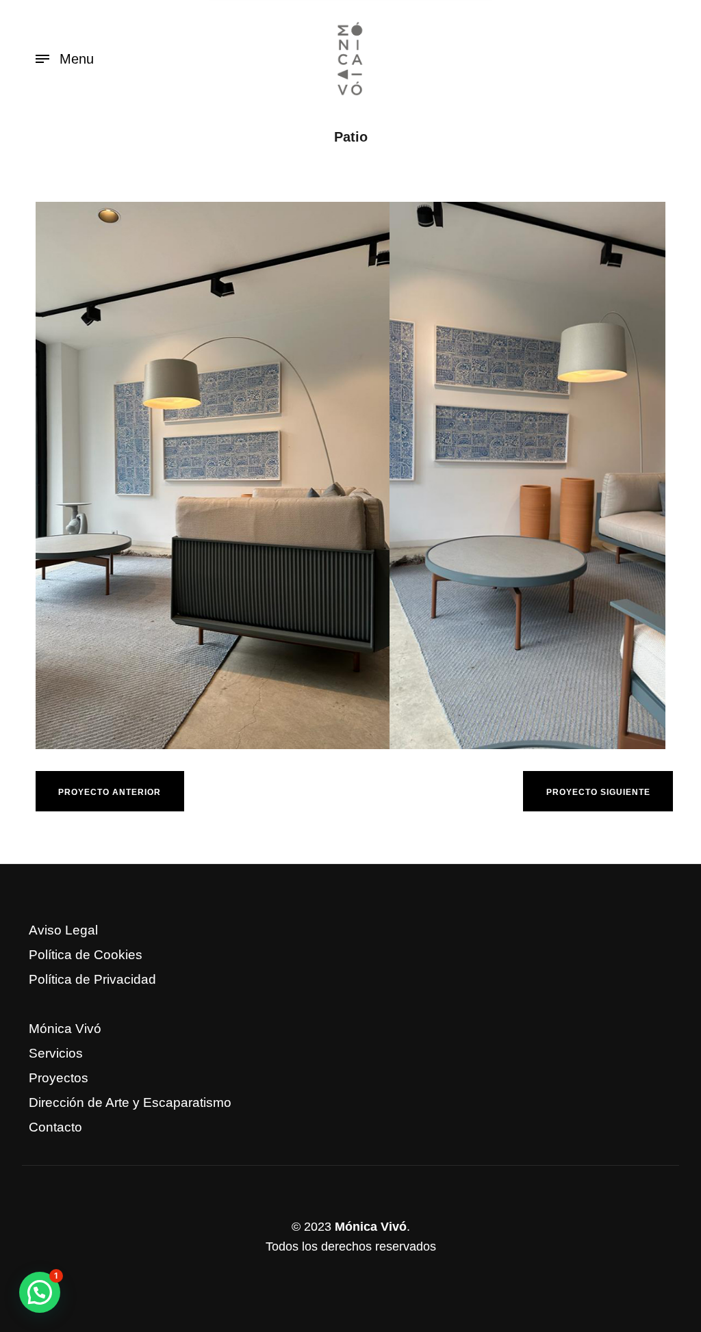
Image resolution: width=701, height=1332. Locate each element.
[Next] (628, 475)
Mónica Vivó (65, 1028)
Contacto (55, 1127)
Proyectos (58, 1078)
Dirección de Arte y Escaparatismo (130, 1102)
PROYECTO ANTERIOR (109, 792)
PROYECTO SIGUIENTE (598, 792)
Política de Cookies (85, 955)
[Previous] (73, 475)
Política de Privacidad (92, 979)
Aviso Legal (63, 930)
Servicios (56, 1053)
